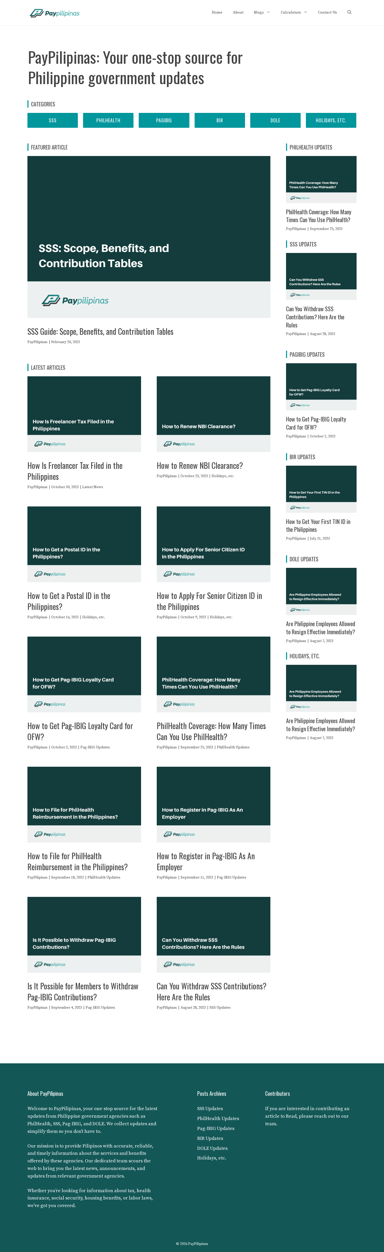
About (238, 12)
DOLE (276, 120)
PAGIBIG (164, 120)
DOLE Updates (212, 1148)
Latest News (92, 487)
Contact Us (327, 12)
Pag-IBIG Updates (95, 747)
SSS (53, 120)
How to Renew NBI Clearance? (200, 465)
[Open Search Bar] (349, 12)
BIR (220, 120)
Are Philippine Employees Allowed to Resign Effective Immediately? (320, 627)
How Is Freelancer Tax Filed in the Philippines (75, 470)
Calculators (291, 12)
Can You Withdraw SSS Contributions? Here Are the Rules (211, 991)
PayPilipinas (37, 342)
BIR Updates (210, 1138)
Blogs (259, 12)
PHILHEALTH (108, 120)
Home (217, 12)
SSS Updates (220, 1007)
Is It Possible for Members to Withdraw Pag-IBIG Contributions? (82, 991)
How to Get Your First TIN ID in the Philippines (318, 525)
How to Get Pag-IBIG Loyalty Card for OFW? (80, 731)
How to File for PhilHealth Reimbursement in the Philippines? (77, 861)
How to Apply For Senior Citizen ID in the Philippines (209, 601)
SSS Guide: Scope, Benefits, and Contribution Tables (100, 331)
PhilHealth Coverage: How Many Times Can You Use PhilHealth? (211, 731)
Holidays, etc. (331, 120)
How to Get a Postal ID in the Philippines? (68, 601)
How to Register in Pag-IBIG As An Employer (206, 861)
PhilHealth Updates (233, 747)
